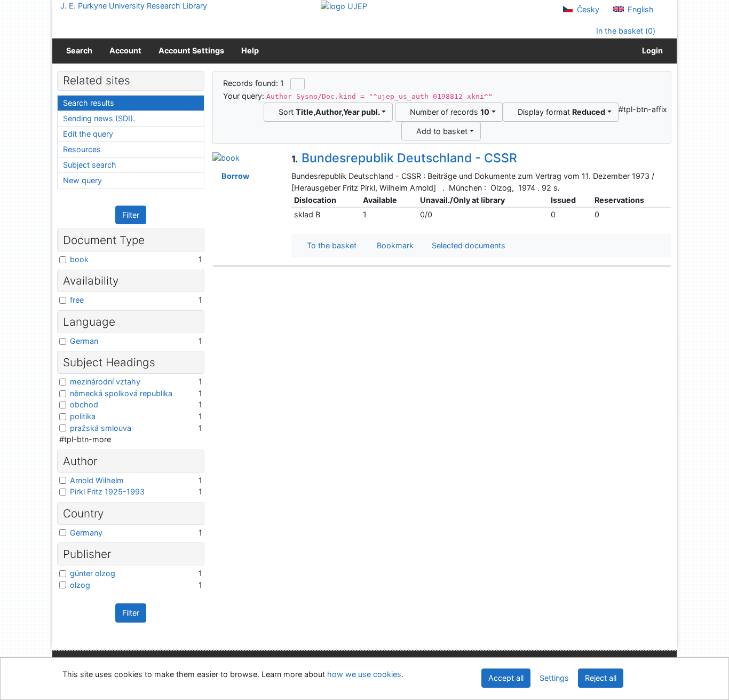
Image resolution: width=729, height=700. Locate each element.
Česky (587, 9)
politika (83, 416)
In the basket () (624, 30)
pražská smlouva (100, 427)
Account (125, 50)
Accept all (506, 677)
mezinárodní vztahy (105, 381)
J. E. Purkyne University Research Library (133, 5)
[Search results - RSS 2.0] (297, 84)
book (79, 259)
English (639, 9)
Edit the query (88, 133)
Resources (82, 149)
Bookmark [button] (393, 245)
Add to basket (439, 131)
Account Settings (191, 50)
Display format (559, 111)
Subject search (89, 164)
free (77, 299)
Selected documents (467, 245)
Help (250, 50)
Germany (86, 532)
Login (651, 50)
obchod (84, 404)
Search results (88, 102)
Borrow (233, 175)
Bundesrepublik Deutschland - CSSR (404, 158)
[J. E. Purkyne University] (344, 5)
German (84, 340)
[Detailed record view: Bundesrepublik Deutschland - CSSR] (226, 156)
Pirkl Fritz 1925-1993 (107, 491)
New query (82, 180)
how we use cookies (364, 674)
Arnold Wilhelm (97, 480)
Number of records (447, 111)
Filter (130, 214)
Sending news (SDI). (99, 118)
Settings (554, 677)
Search (79, 50)
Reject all (600, 677)
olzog (80, 584)
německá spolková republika (121, 393)
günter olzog (92, 573)
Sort (327, 111)
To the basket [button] (329, 245)
